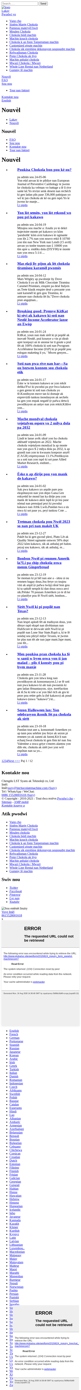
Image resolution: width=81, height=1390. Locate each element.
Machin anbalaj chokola (24, 59)
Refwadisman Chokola (23, 52)
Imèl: (5, 784)
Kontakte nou (10, 97)
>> (18, 761)
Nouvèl (6, 76)
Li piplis (22, 205)
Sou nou (7, 83)
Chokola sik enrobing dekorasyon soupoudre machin (42, 49)
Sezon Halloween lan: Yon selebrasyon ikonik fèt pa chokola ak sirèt (44, 714)
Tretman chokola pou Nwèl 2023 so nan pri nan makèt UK (43, 524)
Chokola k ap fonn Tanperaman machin (34, 42)
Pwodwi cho (65, 798)
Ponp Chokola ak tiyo (23, 56)
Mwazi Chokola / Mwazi (24, 63)
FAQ (5, 80)
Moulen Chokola (19, 31)
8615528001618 (12, 915)
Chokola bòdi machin (22, 35)
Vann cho (15, 21)
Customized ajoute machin (25, 45)
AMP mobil (21, 802)
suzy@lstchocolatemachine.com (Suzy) (32, 788)
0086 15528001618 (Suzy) (18, 795)
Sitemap (7, 802)
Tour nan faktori (19, 90)
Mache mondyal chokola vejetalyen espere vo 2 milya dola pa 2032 (43, 423)
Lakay (5, 10)
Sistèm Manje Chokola (23, 24)
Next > (12, 761)
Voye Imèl (8, 912)
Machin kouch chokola (23, 38)
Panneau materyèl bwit (23, 28)
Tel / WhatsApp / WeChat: (18, 791)
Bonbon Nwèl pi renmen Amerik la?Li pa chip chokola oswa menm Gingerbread (43, 562)
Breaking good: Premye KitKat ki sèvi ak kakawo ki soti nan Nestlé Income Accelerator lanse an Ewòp (42, 317)
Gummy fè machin (21, 70)
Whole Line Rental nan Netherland (31, 66)
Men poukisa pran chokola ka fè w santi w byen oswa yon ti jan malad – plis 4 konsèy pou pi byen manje (43, 660)
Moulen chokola (19, 832)
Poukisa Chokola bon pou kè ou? (44, 170)
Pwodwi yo (9, 14)
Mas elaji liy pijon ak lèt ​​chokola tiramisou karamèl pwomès (43, 266)
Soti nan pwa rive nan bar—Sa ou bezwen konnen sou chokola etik (42, 367)
